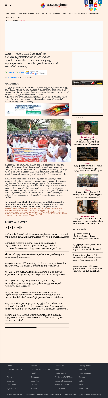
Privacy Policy (84, 366)
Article (81, 385)
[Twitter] (91, 2)
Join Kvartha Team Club (40, 370)
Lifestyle (10, 381)
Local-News (10, 18)
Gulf (50, 13)
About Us (34, 366)
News (13, 13)
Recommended (79, 229)
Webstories (83, 389)
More (19, 18)
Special (34, 389)
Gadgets (82, 377)
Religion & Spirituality (64, 381)
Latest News (22, 13)
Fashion (34, 385)
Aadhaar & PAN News (64, 377)
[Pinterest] (96, 6)
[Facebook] (86, 2)
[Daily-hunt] (100, 6)
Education (11, 377)
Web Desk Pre (13, 77)
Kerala (44, 13)
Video (81, 381)
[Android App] (96, 9)
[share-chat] (91, 9)
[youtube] (86, 6)
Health (70, 13)
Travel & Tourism (62, 385)
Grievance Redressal (15, 370)
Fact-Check (11, 385)
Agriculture (11, 389)
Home (7, 13)
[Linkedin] (100, 2)
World (38, 13)
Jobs (64, 13)
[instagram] (96, 2)
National (31, 13)
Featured (76, 117)
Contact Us (59, 366)
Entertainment (94, 13)
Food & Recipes (61, 373)
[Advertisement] (54, 36)
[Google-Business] (91, 6)
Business (56, 13)
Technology (35, 377)
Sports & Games (80, 13)
